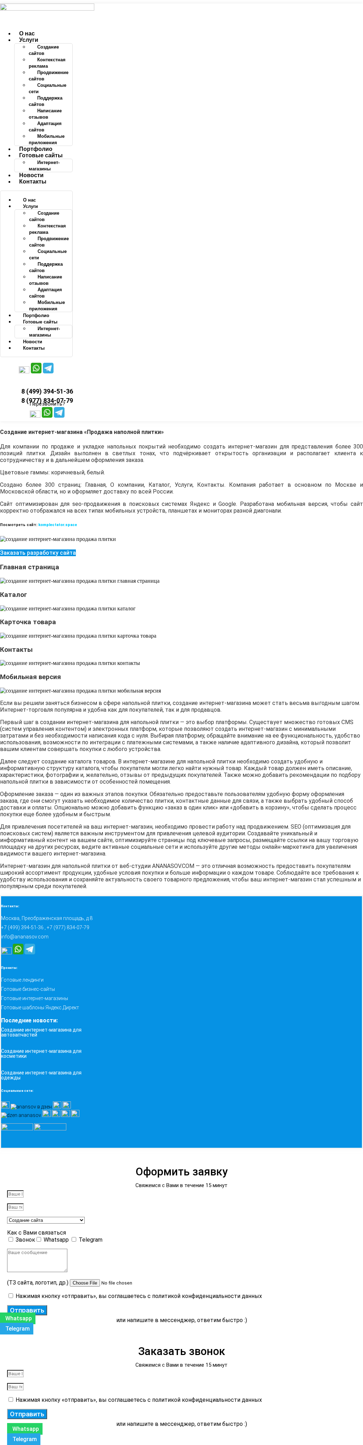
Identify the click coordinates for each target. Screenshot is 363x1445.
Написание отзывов (45, 114)
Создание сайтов (44, 50)
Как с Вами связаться (36, 1232)
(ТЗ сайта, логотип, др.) (38, 1282)
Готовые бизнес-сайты (28, 989)
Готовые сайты (41, 155)
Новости (31, 175)
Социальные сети (47, 88)
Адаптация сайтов (45, 126)
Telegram (90, 1239)
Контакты (32, 182)
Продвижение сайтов (48, 75)
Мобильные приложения (47, 139)
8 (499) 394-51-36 (47, 391)
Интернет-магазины (44, 165)
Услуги (28, 40)
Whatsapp (57, 1239)
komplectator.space (57, 525)
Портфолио (35, 149)
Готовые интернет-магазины (34, 998)
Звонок (25, 1239)
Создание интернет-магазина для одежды (41, 1075)
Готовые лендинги (22, 980)
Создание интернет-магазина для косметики (41, 1053)
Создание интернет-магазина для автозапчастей (41, 1032)
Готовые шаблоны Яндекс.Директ (40, 1007)
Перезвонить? (47, 404)
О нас (27, 33)
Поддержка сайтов (45, 101)
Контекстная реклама (47, 63)
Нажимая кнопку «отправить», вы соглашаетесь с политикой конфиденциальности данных (139, 1296)
